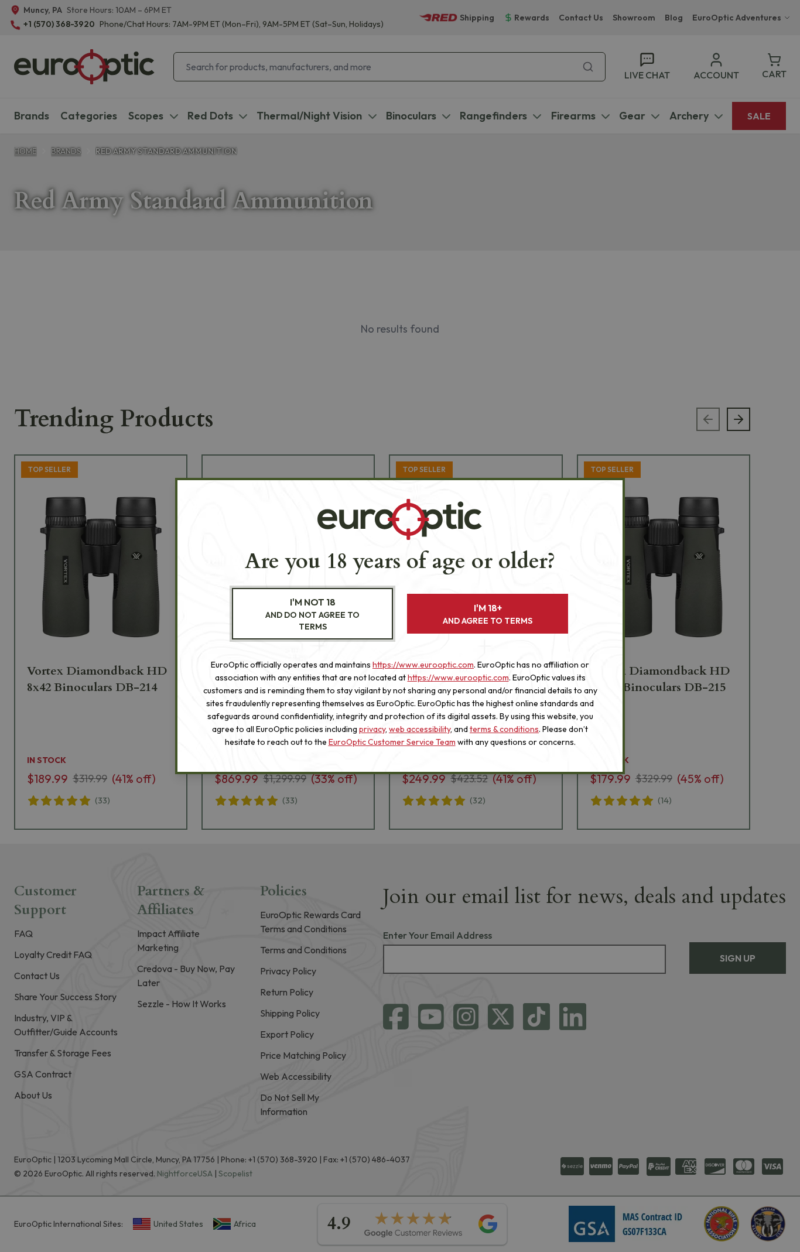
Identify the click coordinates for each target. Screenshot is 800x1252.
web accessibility (419, 729)
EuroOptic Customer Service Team (392, 742)
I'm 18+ (487, 614)
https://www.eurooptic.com (423, 664)
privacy (372, 729)
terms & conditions (504, 729)
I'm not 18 (312, 614)
